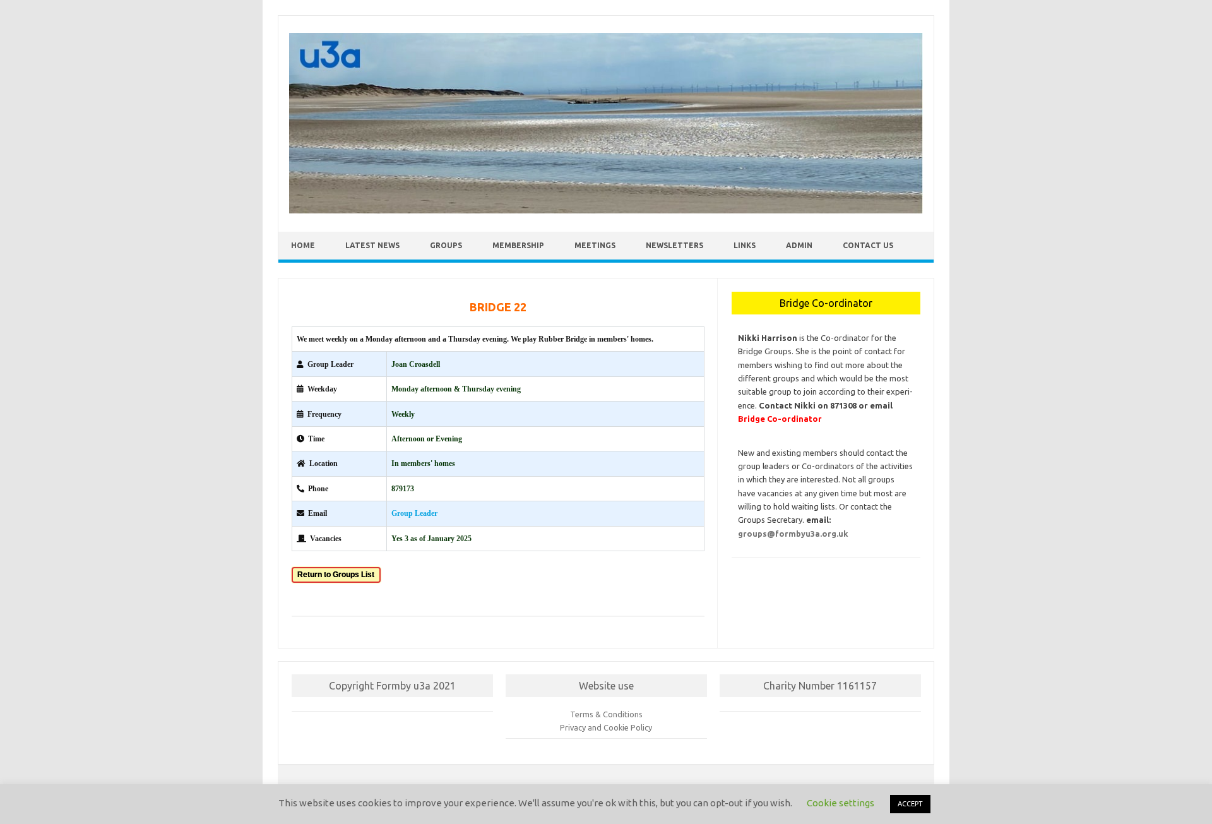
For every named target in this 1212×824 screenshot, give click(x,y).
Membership (518, 245)
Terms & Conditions (606, 714)
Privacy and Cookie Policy (606, 727)
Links (745, 245)
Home (303, 245)
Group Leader (414, 513)
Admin (799, 245)
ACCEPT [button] (910, 804)
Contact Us (868, 245)
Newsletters (674, 245)
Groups (446, 245)
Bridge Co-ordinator (780, 418)
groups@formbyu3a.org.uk (793, 533)
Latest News (372, 245)
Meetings (594, 245)
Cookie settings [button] (840, 802)
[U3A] (606, 210)
